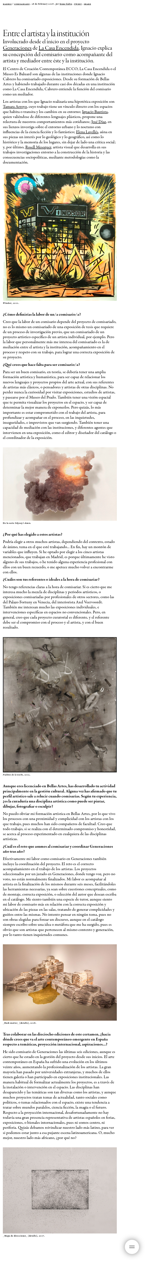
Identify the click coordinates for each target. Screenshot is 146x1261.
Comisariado (22, 4)
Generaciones (17, 48)
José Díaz (98, 122)
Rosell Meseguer (38, 147)
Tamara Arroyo (15, 107)
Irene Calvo (66, 4)
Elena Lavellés (87, 132)
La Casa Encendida (59, 48)
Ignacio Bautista (95, 112)
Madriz (7, 4)
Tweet (78, 4)
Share (87, 4)
